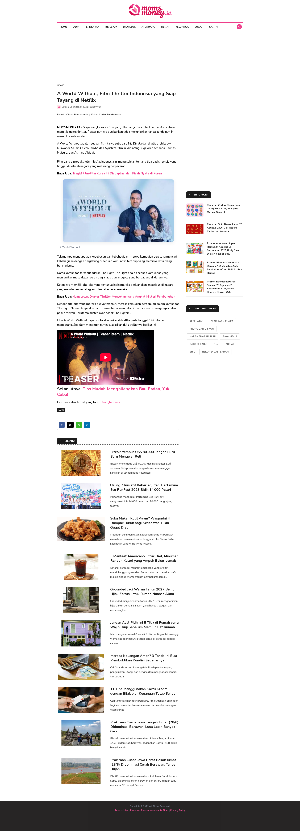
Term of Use (121, 810)
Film (216, 344)
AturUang (148, 27)
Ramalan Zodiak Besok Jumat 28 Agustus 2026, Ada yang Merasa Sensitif (224, 208)
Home (63, 27)
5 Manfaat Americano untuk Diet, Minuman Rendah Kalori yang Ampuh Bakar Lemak (144, 558)
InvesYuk (111, 27)
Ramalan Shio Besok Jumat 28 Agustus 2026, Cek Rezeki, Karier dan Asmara (224, 228)
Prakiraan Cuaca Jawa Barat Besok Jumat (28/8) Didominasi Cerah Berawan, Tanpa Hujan (143, 764)
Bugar (199, 27)
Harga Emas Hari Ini (203, 336)
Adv (76, 27)
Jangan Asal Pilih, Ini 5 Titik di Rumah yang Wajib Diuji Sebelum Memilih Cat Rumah (144, 624)
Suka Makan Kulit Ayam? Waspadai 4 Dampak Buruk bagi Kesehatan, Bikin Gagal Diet (140, 523)
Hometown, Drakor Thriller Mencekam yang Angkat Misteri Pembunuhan (124, 297)
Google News (111, 402)
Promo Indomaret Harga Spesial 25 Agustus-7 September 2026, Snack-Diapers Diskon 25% (221, 287)
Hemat (165, 27)
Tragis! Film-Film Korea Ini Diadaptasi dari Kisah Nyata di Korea (117, 173)
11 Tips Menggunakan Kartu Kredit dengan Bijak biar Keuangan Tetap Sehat (142, 691)
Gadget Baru (198, 344)
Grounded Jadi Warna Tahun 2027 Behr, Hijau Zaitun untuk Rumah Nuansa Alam (142, 591)
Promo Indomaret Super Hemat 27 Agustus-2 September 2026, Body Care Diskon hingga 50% (223, 248)
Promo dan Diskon (202, 328)
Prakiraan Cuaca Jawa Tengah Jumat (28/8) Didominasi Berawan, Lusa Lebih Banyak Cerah (144, 727)
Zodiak (230, 344)
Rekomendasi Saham (215, 351)
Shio (192, 351)
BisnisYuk (129, 27)
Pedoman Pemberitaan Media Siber (149, 810)
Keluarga (182, 27)
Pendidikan (92, 27)
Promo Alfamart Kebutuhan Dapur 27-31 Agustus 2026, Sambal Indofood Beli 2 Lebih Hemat (224, 268)
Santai (213, 27)
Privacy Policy (177, 810)
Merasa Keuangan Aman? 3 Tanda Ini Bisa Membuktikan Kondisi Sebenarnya (143, 658)
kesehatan (196, 321)
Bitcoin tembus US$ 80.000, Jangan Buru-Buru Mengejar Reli (143, 454)
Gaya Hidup (230, 336)
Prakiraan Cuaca (221, 321)
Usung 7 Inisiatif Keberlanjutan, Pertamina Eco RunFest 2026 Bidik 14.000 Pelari (144, 487)
